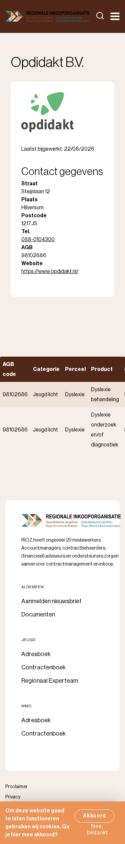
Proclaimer (16, 786)
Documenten (38, 614)
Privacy (12, 797)
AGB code (9, 369)
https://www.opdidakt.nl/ (49, 271)
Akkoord (94, 815)
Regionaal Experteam (49, 681)
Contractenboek (43, 667)
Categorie (46, 369)
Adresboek (36, 654)
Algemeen (32, 587)
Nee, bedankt (97, 829)
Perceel (75, 369)
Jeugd (28, 640)
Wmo (26, 706)
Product (102, 369)
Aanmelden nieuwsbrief (51, 601)
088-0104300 (38, 239)
